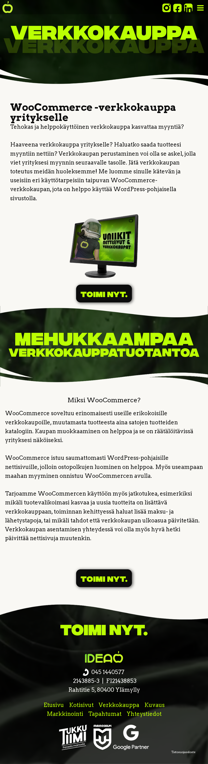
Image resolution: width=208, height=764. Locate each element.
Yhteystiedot (144, 714)
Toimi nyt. (104, 293)
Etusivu (54, 705)
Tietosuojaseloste (183, 752)
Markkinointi (65, 714)
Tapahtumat (105, 714)
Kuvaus (154, 705)
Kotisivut (81, 705)
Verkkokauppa (119, 705)
